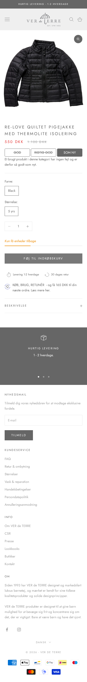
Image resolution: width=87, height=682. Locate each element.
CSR (8, 533)
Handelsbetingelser (18, 489)
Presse (9, 541)
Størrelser (11, 474)
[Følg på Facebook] (7, 629)
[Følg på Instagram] (19, 629)
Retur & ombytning (17, 466)
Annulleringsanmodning (21, 504)
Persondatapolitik (16, 497)
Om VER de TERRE (18, 526)
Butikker (10, 556)
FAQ (8, 459)
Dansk (41, 642)
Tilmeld (18, 435)
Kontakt (9, 564)
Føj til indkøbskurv (43, 258)
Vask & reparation (17, 481)
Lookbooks (12, 548)
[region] (43, 352)
